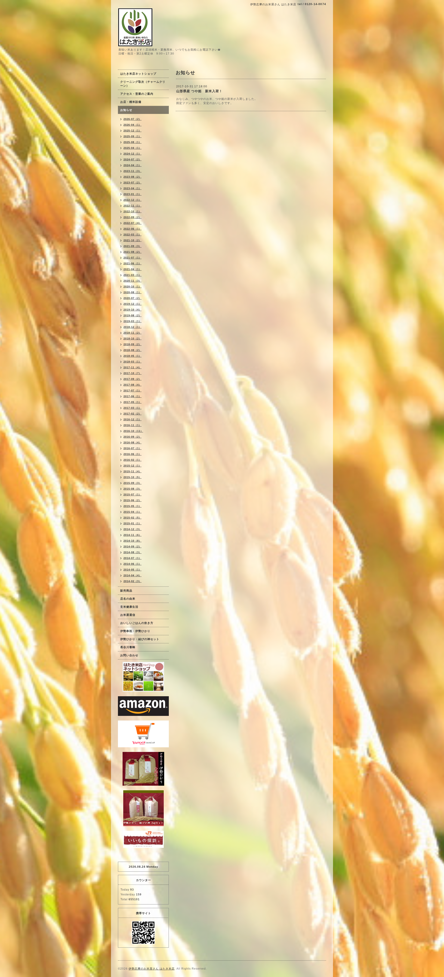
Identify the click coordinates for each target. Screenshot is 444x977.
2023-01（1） (132, 194)
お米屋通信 (127, 615)
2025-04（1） (132, 148)
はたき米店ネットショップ (138, 73)
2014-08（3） (132, 552)
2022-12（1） (132, 199)
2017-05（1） (132, 402)
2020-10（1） (132, 286)
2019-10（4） (132, 309)
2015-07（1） (132, 494)
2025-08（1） (132, 142)
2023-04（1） (132, 188)
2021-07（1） (132, 257)
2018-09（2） (132, 344)
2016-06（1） (132, 454)
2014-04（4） (132, 575)
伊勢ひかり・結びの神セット (139, 639)
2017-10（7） (132, 373)
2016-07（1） (132, 448)
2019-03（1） (132, 321)
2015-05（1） (132, 506)
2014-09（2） (132, 546)
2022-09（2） (132, 217)
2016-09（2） (132, 436)
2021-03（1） (132, 275)
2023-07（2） (132, 182)
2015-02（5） (132, 517)
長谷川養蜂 (127, 647)
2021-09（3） (132, 246)
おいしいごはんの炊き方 (136, 623)
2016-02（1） (132, 459)
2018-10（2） (132, 338)
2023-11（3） (132, 171)
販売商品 (126, 590)
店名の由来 (127, 598)
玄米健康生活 (129, 606)
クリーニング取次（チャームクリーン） (142, 83)
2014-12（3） (132, 529)
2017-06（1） (132, 396)
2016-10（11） (133, 431)
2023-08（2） (132, 176)
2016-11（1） (132, 425)
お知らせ (126, 110)
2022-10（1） (132, 211)
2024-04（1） (132, 165)
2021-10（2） (132, 240)
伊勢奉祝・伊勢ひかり (135, 631)
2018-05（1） (132, 355)
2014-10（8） (132, 540)
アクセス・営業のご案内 (136, 93)
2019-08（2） (132, 315)
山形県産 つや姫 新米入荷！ (199, 91)
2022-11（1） (132, 205)
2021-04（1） (132, 269)
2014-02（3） (132, 581)
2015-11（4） (132, 471)
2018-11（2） (132, 332)
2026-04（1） (132, 124)
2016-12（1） (132, 419)
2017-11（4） (132, 367)
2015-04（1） (132, 511)
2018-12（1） (132, 327)
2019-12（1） (132, 303)
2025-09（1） (132, 136)
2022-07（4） (132, 223)
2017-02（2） (132, 413)
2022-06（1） (132, 228)
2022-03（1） (132, 234)
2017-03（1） (132, 407)
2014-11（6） (132, 535)
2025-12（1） (132, 130)
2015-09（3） (132, 483)
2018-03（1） (132, 361)
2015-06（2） (132, 500)
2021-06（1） (132, 263)
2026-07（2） (132, 119)
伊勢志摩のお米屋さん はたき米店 (152, 968)
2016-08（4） (132, 442)
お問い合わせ (129, 655)
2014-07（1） (132, 558)
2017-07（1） (132, 390)
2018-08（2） (132, 350)
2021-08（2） (132, 251)
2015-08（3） (132, 488)
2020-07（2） (132, 298)
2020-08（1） (132, 292)
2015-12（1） (132, 465)
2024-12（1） (132, 153)
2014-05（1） (132, 569)
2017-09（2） (132, 379)
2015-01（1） (132, 523)
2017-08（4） (132, 384)
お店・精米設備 (130, 102)
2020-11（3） (132, 280)
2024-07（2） (132, 159)
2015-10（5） (132, 477)
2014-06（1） (132, 563)
